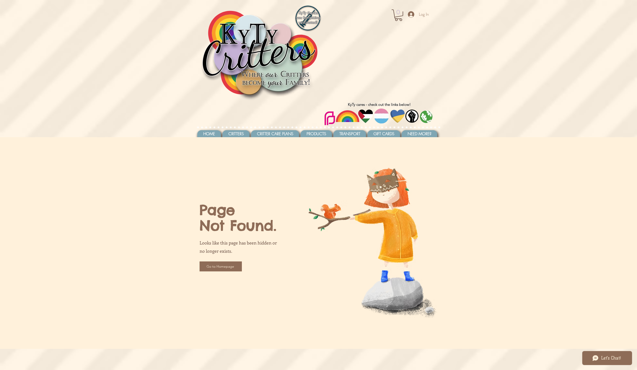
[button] (398, 15)
